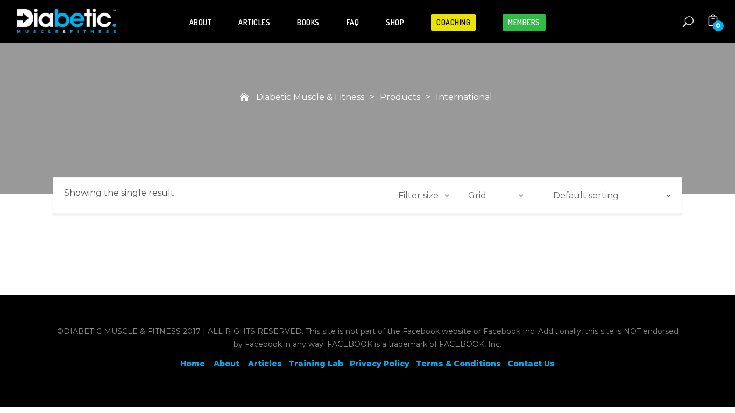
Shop (395, 22)
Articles (254, 22)
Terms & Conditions (458, 363)
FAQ (353, 22)
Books (308, 22)
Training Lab (315, 363)
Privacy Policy (379, 363)
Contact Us (531, 363)
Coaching (453, 22)
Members (524, 22)
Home (192, 363)
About (200, 22)
